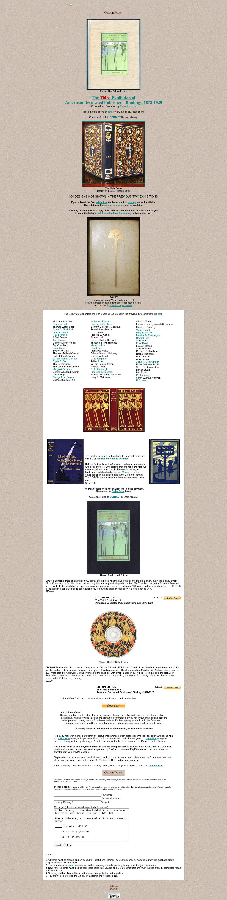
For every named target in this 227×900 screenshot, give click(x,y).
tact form (158, 765)
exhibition (101, 202)
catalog (132, 202)
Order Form (118, 491)
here (109, 111)
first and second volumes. (115, 458)
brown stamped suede (121, 305)
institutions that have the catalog (113, 213)
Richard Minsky (121, 472)
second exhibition (114, 205)
